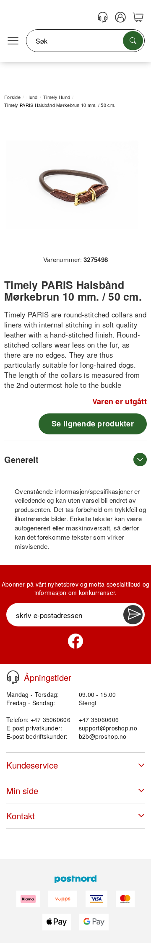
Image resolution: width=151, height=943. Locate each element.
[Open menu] (13, 41)
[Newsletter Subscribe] (133, 614)
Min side (22, 791)
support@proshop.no (108, 728)
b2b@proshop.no (103, 736)
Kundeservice (32, 765)
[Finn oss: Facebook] (75, 641)
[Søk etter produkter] (133, 40)
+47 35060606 (99, 719)
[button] (72, 185)
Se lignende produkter (93, 423)
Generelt (21, 459)
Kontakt (20, 816)
